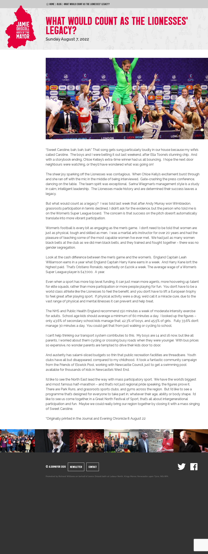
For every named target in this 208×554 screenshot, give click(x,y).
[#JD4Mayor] (21, 27)
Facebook (194, 467)
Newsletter (76, 467)
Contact (93, 467)
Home (51, 4)
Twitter (182, 467)
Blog (59, 4)
